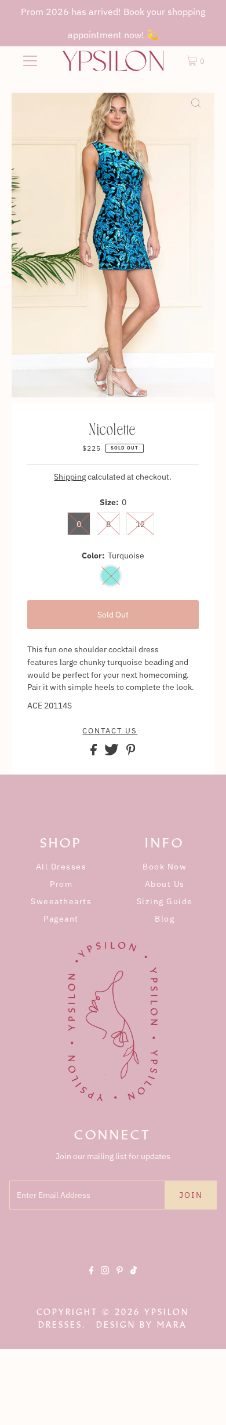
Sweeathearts (61, 901)
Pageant (61, 919)
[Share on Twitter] (112, 752)
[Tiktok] (133, 1280)
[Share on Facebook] (94, 752)
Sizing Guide (165, 901)
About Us (165, 884)
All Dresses (61, 866)
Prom (61, 884)
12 (140, 524)
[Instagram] (105, 1280)
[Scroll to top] (202, 1401)
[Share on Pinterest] (131, 752)
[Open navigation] (30, 60)
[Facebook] (91, 1280)
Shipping (70, 477)
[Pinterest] (120, 1280)
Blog (164, 919)
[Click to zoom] (196, 111)
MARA (172, 1325)
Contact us (109, 731)
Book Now (165, 866)
